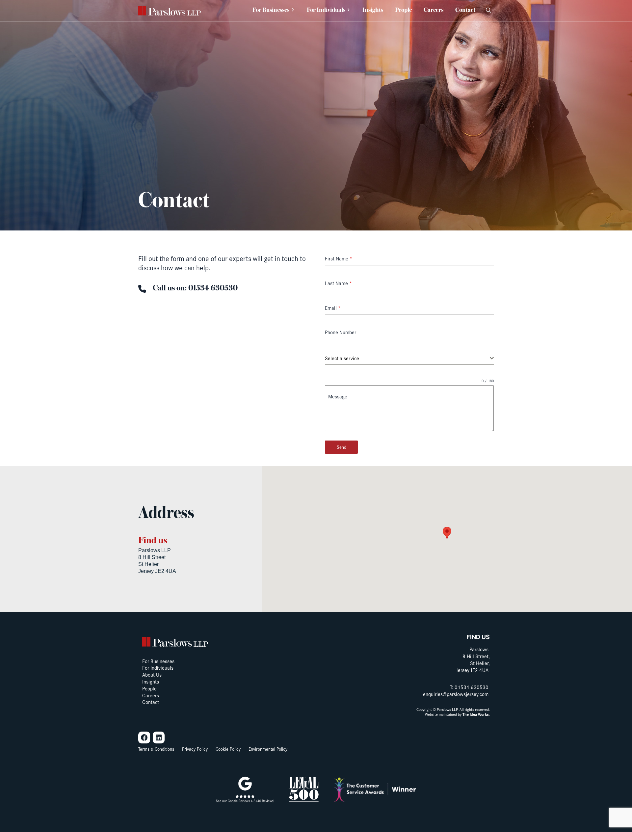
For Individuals (326, 10)
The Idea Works (475, 714)
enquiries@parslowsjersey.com (455, 693)
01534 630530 (471, 687)
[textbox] (407, 358)
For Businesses (270, 10)
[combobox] (409, 358)
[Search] (488, 11)
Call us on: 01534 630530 (195, 288)
